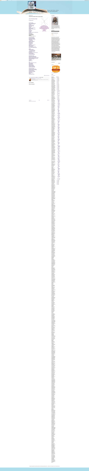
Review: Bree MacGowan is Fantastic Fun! (58, 114)
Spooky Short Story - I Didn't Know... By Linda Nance (58, 107)
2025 (57, 78)
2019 (57, 83)
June (58, 96)
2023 (57, 80)
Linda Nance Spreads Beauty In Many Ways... (58, 140)
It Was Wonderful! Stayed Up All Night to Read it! (58, 146)
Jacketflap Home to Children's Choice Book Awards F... (58, 128)
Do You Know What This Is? (58, 177)
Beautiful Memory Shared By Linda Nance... (58, 125)
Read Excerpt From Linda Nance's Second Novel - (58, 162)
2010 (57, 180)
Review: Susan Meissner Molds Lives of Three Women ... (58, 111)
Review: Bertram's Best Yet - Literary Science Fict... (58, 143)
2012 (57, 89)
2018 (57, 84)
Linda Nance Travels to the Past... (58, 116)
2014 (57, 87)
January (58, 179)
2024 (57, 79)
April (57, 98)
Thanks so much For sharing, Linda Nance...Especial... (58, 101)
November (58, 91)
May (57, 97)
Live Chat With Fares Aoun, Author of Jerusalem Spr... (58, 152)
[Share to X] (41, 77)
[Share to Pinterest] (42, 77)
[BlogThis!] (40, 77)
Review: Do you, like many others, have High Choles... (58, 165)
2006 (57, 183)
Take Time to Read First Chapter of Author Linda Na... (58, 174)
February (58, 178)
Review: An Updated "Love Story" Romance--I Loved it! (58, 155)
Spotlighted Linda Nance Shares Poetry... (58, 137)
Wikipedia (45, 25)
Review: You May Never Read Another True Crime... (58, 121)
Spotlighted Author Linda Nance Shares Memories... (58, 131)
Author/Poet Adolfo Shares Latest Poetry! (58, 172)
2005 (57, 184)
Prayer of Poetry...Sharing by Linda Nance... (58, 134)
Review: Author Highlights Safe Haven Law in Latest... (58, 168)
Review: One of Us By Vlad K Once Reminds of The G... (58, 149)
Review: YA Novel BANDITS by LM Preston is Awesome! (58, 159)
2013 (57, 88)
